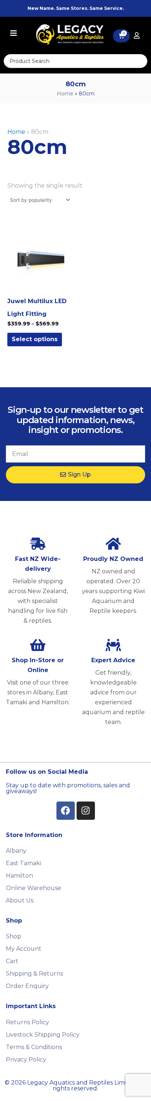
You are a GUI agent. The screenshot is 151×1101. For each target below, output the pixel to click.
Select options (35, 339)
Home (65, 93)
